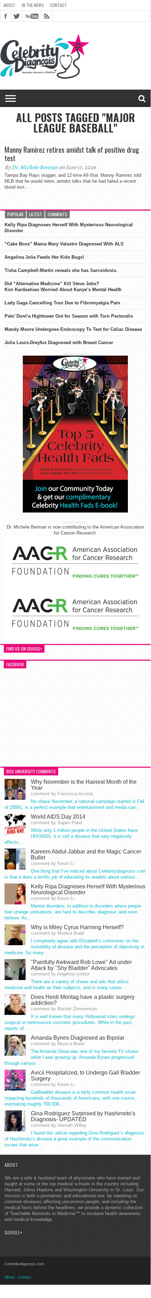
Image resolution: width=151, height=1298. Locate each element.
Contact (58, 5)
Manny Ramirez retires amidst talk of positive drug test (72, 153)
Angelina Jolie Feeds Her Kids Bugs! (44, 257)
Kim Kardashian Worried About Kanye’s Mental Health (63, 289)
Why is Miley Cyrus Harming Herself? (77, 927)
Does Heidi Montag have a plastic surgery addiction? (83, 1000)
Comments (57, 214)
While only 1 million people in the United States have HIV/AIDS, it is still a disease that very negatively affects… (71, 836)
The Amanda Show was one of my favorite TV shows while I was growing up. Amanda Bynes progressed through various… (71, 1057)
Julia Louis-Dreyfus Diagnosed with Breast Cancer (59, 342)
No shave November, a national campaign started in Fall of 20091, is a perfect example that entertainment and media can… (74, 804)
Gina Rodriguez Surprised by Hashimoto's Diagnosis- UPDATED (83, 1116)
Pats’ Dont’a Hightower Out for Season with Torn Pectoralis (69, 316)
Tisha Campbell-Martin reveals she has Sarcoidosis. (61, 270)
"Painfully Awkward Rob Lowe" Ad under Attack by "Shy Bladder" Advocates (81, 965)
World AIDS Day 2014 (58, 817)
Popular (15, 214)
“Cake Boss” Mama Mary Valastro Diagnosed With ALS (64, 243)
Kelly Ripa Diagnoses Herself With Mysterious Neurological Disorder (69, 227)
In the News (33, 5)
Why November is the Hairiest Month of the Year (84, 785)
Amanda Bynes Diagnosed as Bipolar (77, 1038)
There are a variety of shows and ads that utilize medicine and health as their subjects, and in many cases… (67, 984)
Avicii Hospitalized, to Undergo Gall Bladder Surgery (85, 1075)
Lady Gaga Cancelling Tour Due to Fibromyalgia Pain (62, 302)
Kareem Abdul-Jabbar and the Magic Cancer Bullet (86, 854)
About (9, 5)
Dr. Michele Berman (35, 167)
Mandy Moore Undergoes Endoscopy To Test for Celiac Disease (73, 329)
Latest (35, 214)
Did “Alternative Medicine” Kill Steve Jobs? (52, 283)
